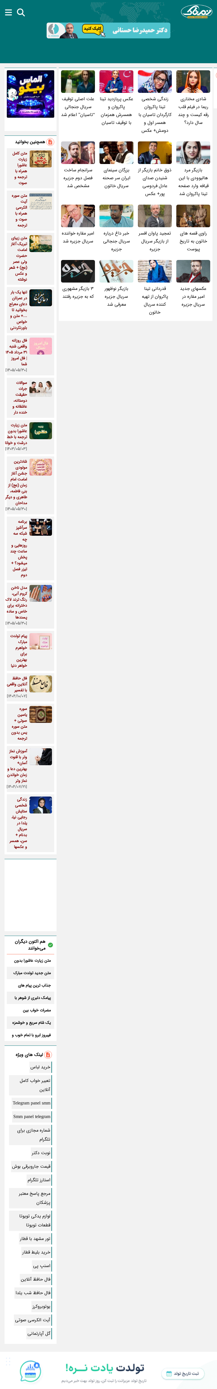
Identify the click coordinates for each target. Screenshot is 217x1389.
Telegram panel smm (31, 1103)
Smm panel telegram (31, 1116)
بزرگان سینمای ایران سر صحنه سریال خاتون (116, 178)
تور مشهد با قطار (35, 1238)
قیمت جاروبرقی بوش (31, 1166)
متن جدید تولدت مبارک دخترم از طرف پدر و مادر (31, 973)
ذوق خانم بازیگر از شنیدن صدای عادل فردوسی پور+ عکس (155, 182)
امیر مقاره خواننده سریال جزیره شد (78, 237)
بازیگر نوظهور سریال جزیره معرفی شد (116, 296)
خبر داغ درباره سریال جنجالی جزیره (116, 241)
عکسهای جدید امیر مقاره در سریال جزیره (193, 296)
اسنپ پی (41, 1265)
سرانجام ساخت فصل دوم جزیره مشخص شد (78, 178)
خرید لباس (40, 1067)
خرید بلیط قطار (36, 1252)
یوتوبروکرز (41, 1306)
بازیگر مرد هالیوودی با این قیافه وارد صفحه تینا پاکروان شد (193, 182)
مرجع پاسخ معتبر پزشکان (34, 1198)
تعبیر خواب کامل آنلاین (35, 1085)
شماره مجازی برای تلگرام (33, 1135)
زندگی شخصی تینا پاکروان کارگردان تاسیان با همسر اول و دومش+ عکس (155, 114)
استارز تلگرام (39, 1180)
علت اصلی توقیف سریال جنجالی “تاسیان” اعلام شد (78, 106)
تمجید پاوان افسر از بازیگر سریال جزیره (155, 241)
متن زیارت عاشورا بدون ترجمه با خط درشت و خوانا (32, 960)
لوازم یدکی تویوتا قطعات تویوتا (34, 1221)
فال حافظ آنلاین (35, 1279)
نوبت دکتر (41, 1152)
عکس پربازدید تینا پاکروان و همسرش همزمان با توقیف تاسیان (116, 110)
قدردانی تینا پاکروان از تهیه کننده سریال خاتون (155, 300)
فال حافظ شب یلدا (33, 1292)
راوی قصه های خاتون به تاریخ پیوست (193, 241)
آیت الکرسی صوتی (32, 1320)
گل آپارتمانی (38, 1333)
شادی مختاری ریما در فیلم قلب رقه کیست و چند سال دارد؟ (193, 110)
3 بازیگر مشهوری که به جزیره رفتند (78, 292)
